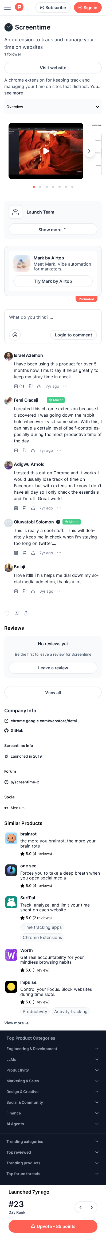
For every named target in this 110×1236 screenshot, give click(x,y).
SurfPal (27, 897)
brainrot (28, 834)
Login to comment (73, 335)
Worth (26, 950)
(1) (21, 386)
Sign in (90, 7)
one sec (28, 865)
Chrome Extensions (42, 937)
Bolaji (19, 566)
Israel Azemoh (28, 355)
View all (53, 692)
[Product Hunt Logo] (19, 7)
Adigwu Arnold (29, 464)
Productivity (35, 1011)
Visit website (53, 67)
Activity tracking (71, 1011)
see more (13, 93)
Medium (18, 807)
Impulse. (29, 982)
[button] (8, 356)
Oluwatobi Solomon (34, 522)
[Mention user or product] (15, 335)
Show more (49, 229)
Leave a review (53, 667)
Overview (14, 106)
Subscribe (55, 7)
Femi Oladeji (26, 400)
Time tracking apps (42, 927)
